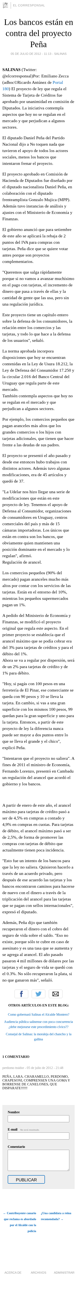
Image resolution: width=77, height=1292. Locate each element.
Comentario (16, 1146)
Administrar (64, 1272)
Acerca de (12, 1272)
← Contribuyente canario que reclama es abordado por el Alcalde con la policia (19, 1222)
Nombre (14, 1112)
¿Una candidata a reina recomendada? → (56, 1216)
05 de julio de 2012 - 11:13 (31, 53)
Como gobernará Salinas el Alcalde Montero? (38, 1014)
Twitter (38, 994)
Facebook (21, 994)
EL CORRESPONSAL (29, 5)
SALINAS (60, 53)
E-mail (24, 1129)
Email (55, 994)
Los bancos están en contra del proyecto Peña (38, 33)
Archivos (38, 1272)
